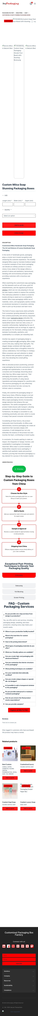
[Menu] (35, 3)
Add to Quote (19, 511)
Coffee (9, 767)
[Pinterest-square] (22, 946)
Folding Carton (25, 767)
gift (17, 341)
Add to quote (19, 225)
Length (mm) (7, 201)
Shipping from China (19, 546)
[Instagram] (13, 946)
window (4, 290)
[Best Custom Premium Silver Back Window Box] (10, 753)
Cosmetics (5, 768)
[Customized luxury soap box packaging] (28, 753)
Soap (3, 774)
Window (11, 774)
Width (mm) (18, 201)
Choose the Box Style (19, 493)
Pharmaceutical (7, 772)
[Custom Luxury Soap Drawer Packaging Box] (28, 791)
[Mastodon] (31, 946)
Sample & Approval (19, 529)
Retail (15, 772)
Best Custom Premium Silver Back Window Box (9, 764)
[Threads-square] (17, 946)
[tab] (19, 575)
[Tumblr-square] (27, 946)
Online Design (18, 233)
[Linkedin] (3, 946)
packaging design (17, 318)
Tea (7, 774)
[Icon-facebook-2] (8, 946)
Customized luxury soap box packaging (27, 764)
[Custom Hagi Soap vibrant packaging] (10, 791)
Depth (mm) (29, 201)
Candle (4, 767)
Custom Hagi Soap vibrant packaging (9, 802)
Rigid (21, 804)
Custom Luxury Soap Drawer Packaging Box (27, 802)
